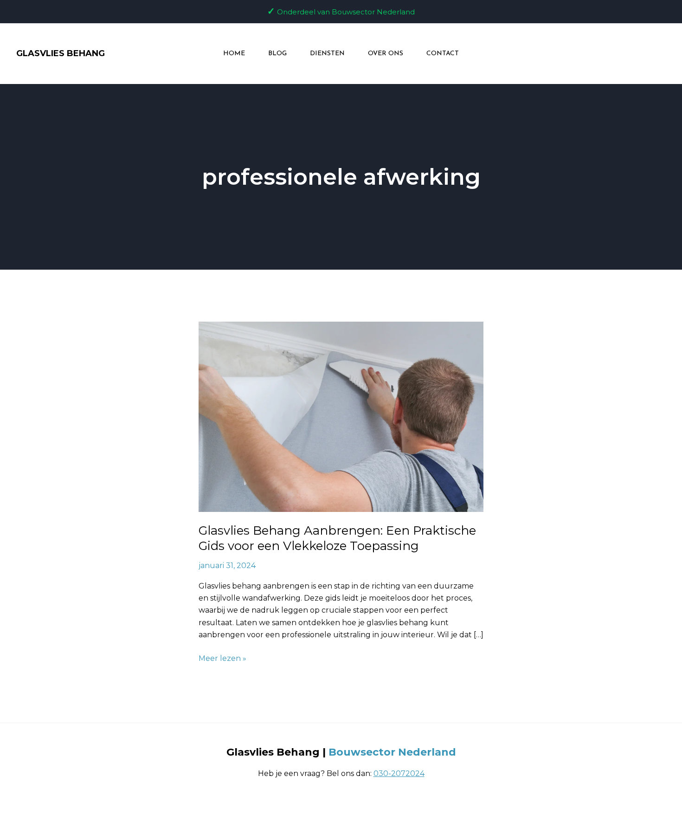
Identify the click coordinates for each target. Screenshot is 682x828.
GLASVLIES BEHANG (60, 53)
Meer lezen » (222, 658)
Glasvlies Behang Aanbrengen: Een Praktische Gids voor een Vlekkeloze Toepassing (337, 538)
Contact (442, 53)
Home (234, 53)
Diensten (327, 53)
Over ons (385, 53)
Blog (277, 53)
